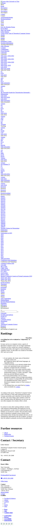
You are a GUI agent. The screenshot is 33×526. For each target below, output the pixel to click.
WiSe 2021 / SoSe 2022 (7, 56)
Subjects (3, 318)
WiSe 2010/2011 (5, 180)
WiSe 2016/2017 (5, 83)
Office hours (4, 481)
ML (2, 123)
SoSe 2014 (4, 113)
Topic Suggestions (6, 298)
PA (1, 71)
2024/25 (3, 198)
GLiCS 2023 (4, 273)
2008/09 (3, 223)
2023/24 (3, 199)
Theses (3, 292)
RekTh (3, 171)
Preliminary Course (6, 41)
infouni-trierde (5, 492)
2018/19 (3, 207)
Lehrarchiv (4, 52)
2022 (2, 238)
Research (3, 186)
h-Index (27, 385)
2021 (2, 239)
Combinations (4, 49)
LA (2, 121)
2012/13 (3, 217)
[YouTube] (7, 524)
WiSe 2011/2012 (5, 174)
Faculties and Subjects (7, 315)
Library (6, 500)
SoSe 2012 (4, 159)
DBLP (6, 433)
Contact (3, 14)
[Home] (3, 3)
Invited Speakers (5, 282)
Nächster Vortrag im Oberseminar (10, 228)
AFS (2, 78)
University (4, 313)
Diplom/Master (5, 300)
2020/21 (3, 204)
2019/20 (3, 206)
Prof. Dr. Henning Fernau (8, 27)
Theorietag (4, 284)
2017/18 (3, 209)
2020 (2, 241)
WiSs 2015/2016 (5, 97)
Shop (5, 506)
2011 (2, 255)
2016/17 (3, 210)
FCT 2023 (4, 271)
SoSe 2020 (4, 60)
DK (2, 79)
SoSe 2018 (4, 67)
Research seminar (5, 193)
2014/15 (3, 214)
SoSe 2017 (4, 75)
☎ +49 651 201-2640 (7, 478)
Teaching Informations (7, 43)
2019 (2, 242)
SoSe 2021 (4, 57)
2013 (2, 252)
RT (1, 110)
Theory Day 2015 (6, 279)
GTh (2, 132)
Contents (3, 48)
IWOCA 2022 (5, 274)
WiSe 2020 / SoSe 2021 (7, 59)
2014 (2, 250)
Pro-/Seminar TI (5, 164)
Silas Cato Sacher (5, 30)
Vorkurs (3, 86)
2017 (2, 246)
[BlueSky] (4, 524)
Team (2, 20)
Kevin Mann (4, 28)
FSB (2, 119)
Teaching (3, 124)
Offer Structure (5, 46)
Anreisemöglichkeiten (7, 17)
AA (2, 89)
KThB (2, 131)
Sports (6, 505)
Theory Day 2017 (6, 278)
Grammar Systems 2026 (7, 263)
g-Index (18, 387)
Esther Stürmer (5, 32)
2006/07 (3, 226)
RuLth (2, 156)
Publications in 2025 (6, 233)
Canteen (6, 501)
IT (5, 503)
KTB (2, 73)
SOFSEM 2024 (5, 270)
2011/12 (3, 218)
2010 (2, 257)
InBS (2, 153)
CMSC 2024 (4, 268)
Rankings (3, 289)
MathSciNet (7, 434)
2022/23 (3, 201)
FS (1, 166)
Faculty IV (4, 316)
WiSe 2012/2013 (5, 147)
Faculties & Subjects (10, 498)
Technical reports (9, 436)
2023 (2, 236)
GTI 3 (2, 169)
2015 (2, 249)
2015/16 (3, 212)
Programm (4, 287)
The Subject (4, 8)
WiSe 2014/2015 (5, 100)
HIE (2, 172)
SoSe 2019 (4, 64)
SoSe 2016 (4, 95)
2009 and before (5, 258)
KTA (2, 91)
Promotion (4, 303)
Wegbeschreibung (6, 19)
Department (4, 321)
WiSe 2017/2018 (5, 68)
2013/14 (3, 215)
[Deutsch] (4, 305)
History (3, 196)
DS (2, 87)
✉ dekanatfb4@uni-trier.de (8, 475)
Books (2, 290)
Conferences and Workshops (9, 260)
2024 (2, 234)
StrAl (2, 111)
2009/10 (3, 222)
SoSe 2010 (4, 185)
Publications (4, 230)
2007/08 (3, 225)
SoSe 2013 (4, 134)
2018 (2, 244)
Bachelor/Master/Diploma (8, 301)
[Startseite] (10, 1)
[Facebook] (2, 524)
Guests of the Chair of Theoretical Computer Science (15, 33)
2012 (2, 254)
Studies (3, 35)
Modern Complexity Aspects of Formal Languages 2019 (16, 276)
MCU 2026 (4, 266)
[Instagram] (9, 524)
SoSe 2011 (4, 179)
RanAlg (3, 145)
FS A (2, 81)
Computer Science (6, 319)
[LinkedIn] (12, 524)
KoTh (2, 155)
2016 (2, 247)
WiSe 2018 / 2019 (6, 65)
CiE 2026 (3, 265)
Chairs (2, 323)
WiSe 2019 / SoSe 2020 (7, 62)
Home (2, 6)
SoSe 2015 (4, 99)
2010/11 (3, 220)
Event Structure (5, 51)
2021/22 (3, 202)
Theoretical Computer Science (9, 324)
